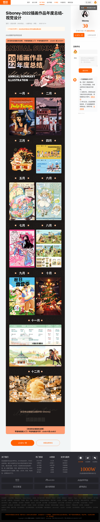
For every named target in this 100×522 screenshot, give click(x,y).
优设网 (29, 505)
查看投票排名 (48, 443)
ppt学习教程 (76, 502)
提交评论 (85, 70)
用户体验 (96, 498)
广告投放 (65, 460)
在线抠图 (86, 505)
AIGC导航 (11, 498)
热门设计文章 (40, 498)
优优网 (34, 505)
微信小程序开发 (85, 500)
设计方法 (3, 510)
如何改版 (15, 502)
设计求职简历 (20, 507)
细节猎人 (39, 472)
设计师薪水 (17, 505)
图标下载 (13, 507)
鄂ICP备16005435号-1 (58, 518)
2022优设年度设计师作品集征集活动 (30, 29)
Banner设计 (56, 507)
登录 (85, 8)
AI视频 (52, 470)
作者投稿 (65, 465)
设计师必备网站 (53, 502)
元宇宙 (58, 498)
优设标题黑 (17, 500)
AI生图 (52, 472)
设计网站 (47, 505)
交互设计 (68, 505)
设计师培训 (68, 502)
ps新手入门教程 (5, 507)
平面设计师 (75, 505)
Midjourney (18, 498)
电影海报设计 (47, 507)
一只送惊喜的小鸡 (85, 79)
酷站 (27, 500)
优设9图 (39, 470)
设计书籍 (44, 502)
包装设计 (90, 498)
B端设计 (70, 498)
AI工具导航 (89, 507)
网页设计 (48, 498)
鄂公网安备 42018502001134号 (73, 518)
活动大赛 (13, 23)
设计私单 (10, 505)
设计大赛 (3, 500)
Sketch (33, 502)
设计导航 (39, 465)
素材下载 (53, 500)
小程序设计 (93, 500)
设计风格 (95, 507)
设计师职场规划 (30, 507)
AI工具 (52, 460)
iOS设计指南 (84, 502)
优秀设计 (62, 505)
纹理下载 (70, 500)
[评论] (88, 61)
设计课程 (39, 467)
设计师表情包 (75, 507)
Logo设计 (4, 505)
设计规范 (36, 500)
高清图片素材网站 (44, 500)
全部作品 (29, 23)
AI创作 (82, 507)
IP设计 (53, 498)
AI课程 (52, 467)
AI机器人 (52, 463)
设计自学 (23, 505)
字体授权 (65, 472)
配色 (10, 502)
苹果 (31, 500)
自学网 (81, 505)
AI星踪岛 (39, 463)
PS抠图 (59, 500)
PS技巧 (91, 502)
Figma (75, 498)
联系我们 (65, 463)
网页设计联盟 (54, 505)
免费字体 (10, 500)
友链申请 (65, 467)
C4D (80, 498)
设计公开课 (61, 502)
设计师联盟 (41, 505)
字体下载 (77, 500)
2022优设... (21, 23)
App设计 (62, 507)
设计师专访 (4, 502)
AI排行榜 (52, 465)
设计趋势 (68, 507)
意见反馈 (65, 470)
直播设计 (64, 498)
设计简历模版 (39, 507)
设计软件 (21, 502)
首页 (7, 23)
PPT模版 (64, 500)
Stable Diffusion (27, 498)
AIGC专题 (39, 460)
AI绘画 (34, 498)
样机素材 (27, 502)
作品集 (23, 500)
